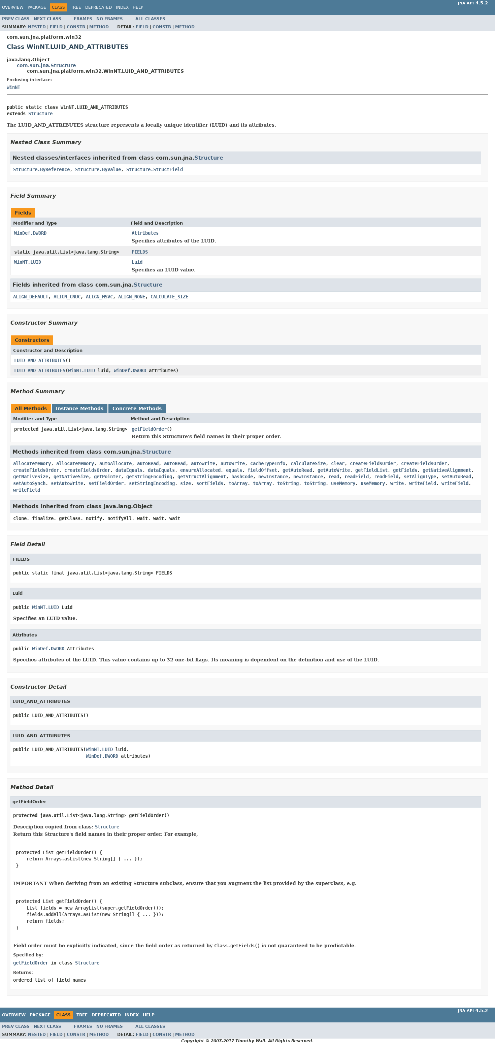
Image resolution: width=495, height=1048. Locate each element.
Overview (13, 7)
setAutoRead (456, 476)
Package (37, 7)
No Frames (109, 19)
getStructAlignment (201, 476)
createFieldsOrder (373, 463)
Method (99, 27)
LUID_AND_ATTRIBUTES (39, 360)
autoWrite (203, 463)
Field (56, 27)
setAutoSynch (29, 483)
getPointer (107, 476)
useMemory (343, 483)
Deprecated (98, 7)
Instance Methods (79, 408)
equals (234, 470)
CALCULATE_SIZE (169, 296)
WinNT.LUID (27, 262)
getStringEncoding (149, 476)
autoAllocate (115, 463)
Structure (40, 113)
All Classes (150, 19)
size (185, 483)
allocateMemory (32, 463)
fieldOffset (262, 470)
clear (337, 463)
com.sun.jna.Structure (46, 65)
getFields (405, 470)
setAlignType (420, 476)
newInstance (273, 476)
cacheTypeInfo (267, 463)
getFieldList (371, 470)
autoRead (148, 463)
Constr (76, 27)
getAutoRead (297, 470)
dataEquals (129, 470)
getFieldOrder (149, 429)
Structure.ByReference (41, 169)
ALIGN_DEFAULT (30, 296)
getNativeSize (30, 476)
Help (138, 7)
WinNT (13, 87)
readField (356, 476)
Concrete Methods (137, 408)
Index (122, 7)
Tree (76, 7)
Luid (137, 262)
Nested (37, 27)
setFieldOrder (106, 483)
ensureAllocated (200, 470)
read (333, 476)
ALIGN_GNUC (67, 296)
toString (288, 483)
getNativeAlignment (447, 470)
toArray (238, 483)
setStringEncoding (152, 483)
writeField (422, 483)
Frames (83, 19)
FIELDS (140, 252)
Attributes (145, 233)
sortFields (209, 483)
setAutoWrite (67, 483)
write (397, 483)
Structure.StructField (154, 169)
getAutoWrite (334, 470)
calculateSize (308, 463)
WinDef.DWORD (30, 233)
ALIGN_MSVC (99, 296)
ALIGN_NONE (131, 296)
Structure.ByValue (98, 169)
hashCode (242, 476)
